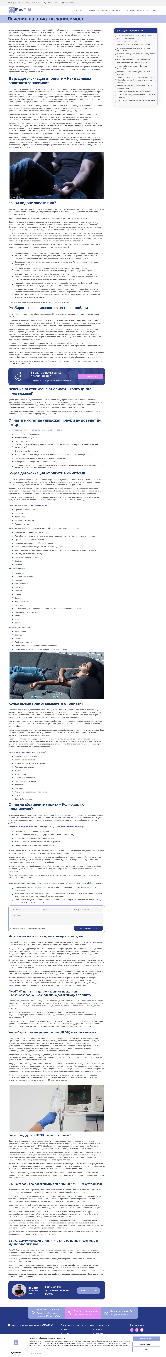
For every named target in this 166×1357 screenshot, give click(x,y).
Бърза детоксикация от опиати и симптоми (133, 59)
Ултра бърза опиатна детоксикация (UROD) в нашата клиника (134, 86)
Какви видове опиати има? (127, 41)
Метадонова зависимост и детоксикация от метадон (133, 73)
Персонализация (145, 1344)
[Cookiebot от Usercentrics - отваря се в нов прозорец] (16, 1353)
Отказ (146, 1349)
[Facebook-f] (132, 1330)
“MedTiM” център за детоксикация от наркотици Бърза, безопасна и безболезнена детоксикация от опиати (137, 80)
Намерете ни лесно (48, 1309)
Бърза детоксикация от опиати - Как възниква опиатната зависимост (134, 37)
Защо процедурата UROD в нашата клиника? (134, 91)
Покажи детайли (35, 1353)
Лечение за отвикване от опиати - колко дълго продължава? (135, 49)
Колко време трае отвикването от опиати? (133, 63)
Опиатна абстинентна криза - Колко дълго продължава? (133, 67)
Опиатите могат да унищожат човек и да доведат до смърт (136, 55)
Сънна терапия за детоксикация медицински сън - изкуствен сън (137, 96)
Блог (148, 10)
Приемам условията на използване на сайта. (29, 928)
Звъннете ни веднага (85, 1311)
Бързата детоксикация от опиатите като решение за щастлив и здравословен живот (136, 101)
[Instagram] (137, 1330)
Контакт (154, 10)
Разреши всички (146, 1338)
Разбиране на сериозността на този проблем (134, 45)
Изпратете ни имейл (121, 1311)
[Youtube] (142, 1330)
